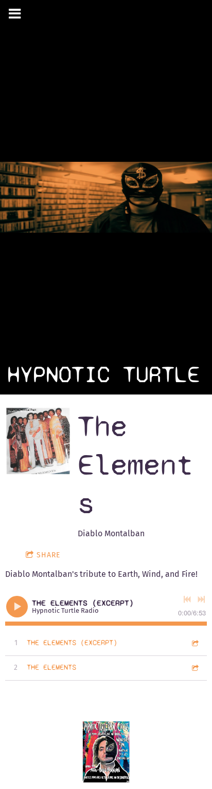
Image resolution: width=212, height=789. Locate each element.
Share (48, 555)
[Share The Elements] (194, 667)
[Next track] (201, 599)
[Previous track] (187, 599)
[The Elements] (38, 441)
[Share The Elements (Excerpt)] (194, 642)
